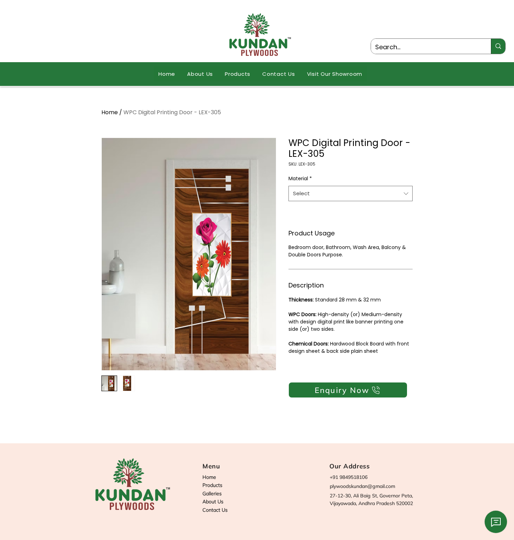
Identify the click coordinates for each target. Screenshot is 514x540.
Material (300, 178)
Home (109, 112)
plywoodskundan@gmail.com (362, 486)
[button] (237, 73)
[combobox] (350, 193)
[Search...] (498, 46)
